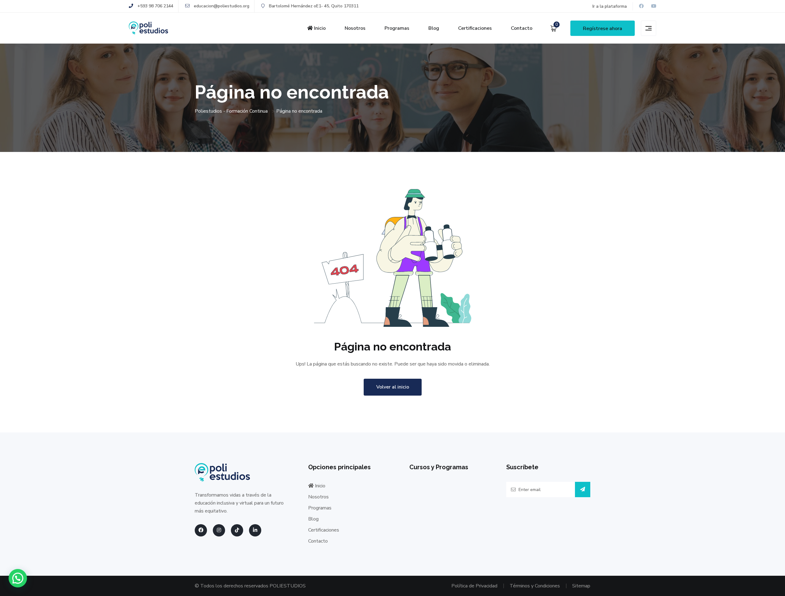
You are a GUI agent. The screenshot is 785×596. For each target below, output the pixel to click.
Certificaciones (475, 28)
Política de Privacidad (474, 585)
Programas (397, 28)
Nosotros (355, 28)
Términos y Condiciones (535, 585)
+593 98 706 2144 (154, 6)
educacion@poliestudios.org (221, 6)
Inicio (319, 28)
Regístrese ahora (602, 28)
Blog (433, 28)
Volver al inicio (392, 387)
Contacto (521, 28)
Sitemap (581, 585)
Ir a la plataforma (609, 6)
